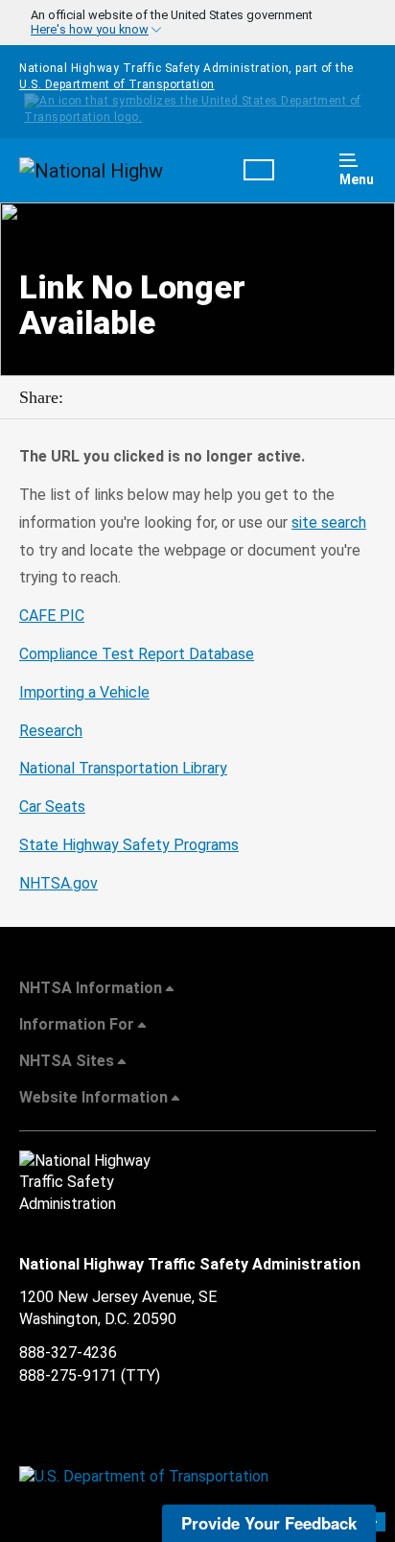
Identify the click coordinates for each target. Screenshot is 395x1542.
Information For (76, 1024)
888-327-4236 (68, 1352)
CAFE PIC (51, 615)
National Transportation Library (123, 768)
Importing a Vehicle (84, 692)
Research (50, 731)
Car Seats (52, 806)
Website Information (93, 1097)
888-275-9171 (68, 1375)
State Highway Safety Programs (129, 845)
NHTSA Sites (66, 1061)
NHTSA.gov (58, 883)
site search (328, 522)
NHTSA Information (90, 988)
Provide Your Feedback (269, 1522)
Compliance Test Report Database (136, 654)
